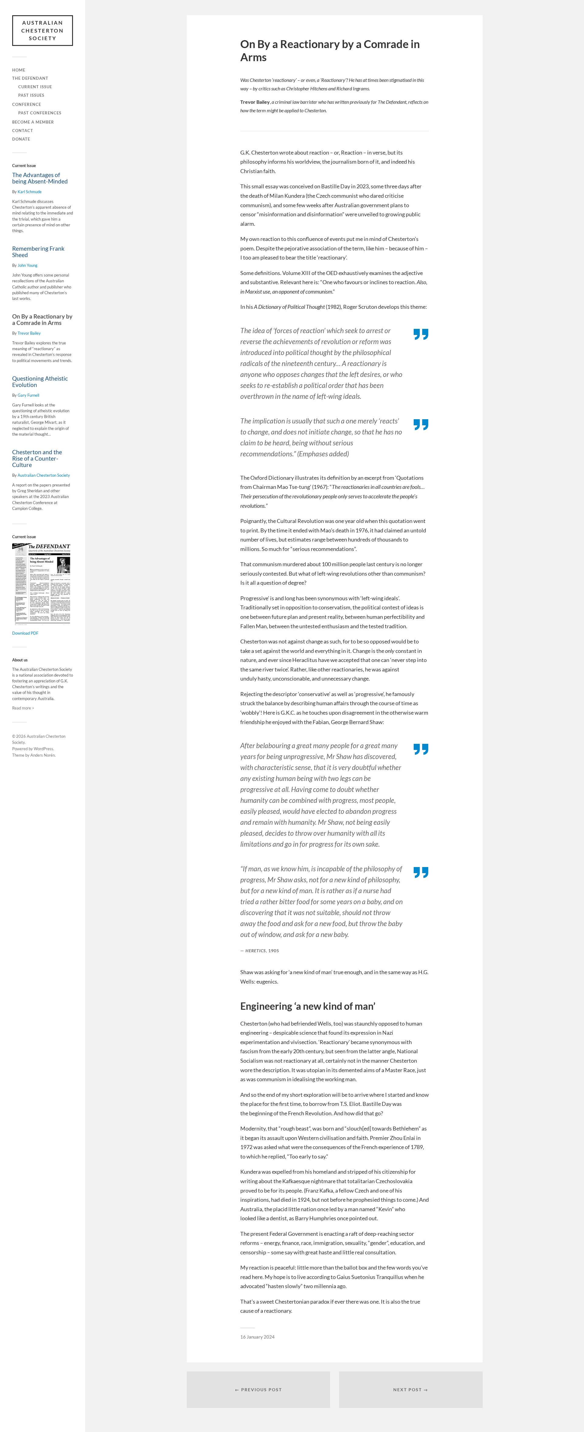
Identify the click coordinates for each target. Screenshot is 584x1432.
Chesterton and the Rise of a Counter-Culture (37, 458)
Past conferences (39, 112)
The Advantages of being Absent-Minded (40, 178)
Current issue (35, 86)
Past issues (31, 95)
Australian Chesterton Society (42, 30)
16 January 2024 (257, 1337)
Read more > (23, 708)
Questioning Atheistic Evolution (40, 381)
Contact (22, 130)
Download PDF (25, 633)
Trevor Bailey (29, 333)
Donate (21, 139)
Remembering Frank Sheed (38, 251)
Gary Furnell (28, 395)
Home (18, 70)
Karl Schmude (30, 191)
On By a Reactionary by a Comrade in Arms (42, 319)
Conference (26, 104)
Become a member (33, 122)
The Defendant (30, 78)
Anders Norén (42, 755)
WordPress (43, 748)
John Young (27, 265)
